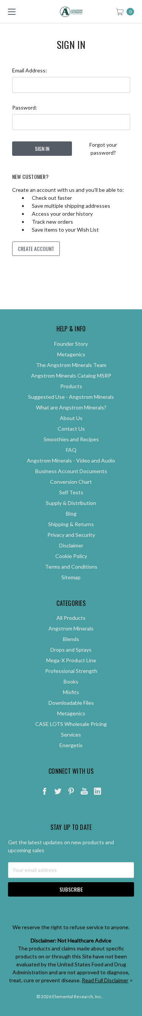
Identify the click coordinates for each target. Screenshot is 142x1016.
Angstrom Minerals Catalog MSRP (71, 375)
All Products (71, 618)
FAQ (71, 450)
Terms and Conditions (71, 566)
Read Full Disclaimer (105, 980)
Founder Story (71, 343)
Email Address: (29, 70)
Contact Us (71, 428)
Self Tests (71, 492)
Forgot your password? (103, 148)
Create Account (36, 248)
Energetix (71, 745)
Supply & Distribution (71, 503)
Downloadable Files (71, 702)
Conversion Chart (71, 481)
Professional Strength (71, 671)
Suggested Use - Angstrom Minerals (71, 397)
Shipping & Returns (71, 524)
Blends (71, 639)
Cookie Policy (71, 556)
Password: (24, 107)
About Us (71, 418)
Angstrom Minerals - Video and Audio (71, 460)
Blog (71, 513)
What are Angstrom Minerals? (71, 407)
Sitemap (71, 577)
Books (71, 681)
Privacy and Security (71, 535)
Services (71, 734)
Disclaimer (71, 545)
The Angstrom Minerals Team (71, 365)
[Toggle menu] (11, 11)
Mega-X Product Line (71, 660)
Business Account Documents (71, 471)
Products (71, 386)
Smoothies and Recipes (71, 439)
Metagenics (71, 354)
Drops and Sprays (71, 649)
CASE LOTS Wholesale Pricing (71, 724)
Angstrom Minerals (71, 628)
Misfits (71, 692)
